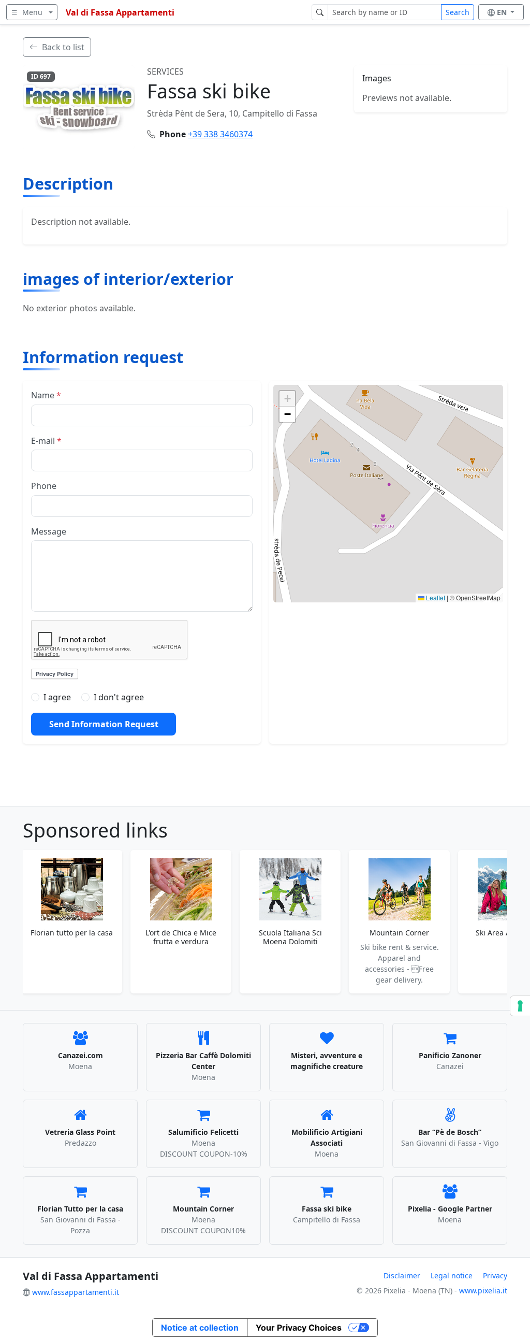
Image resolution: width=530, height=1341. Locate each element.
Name (46, 395)
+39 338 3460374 (220, 134)
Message (48, 531)
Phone (43, 486)
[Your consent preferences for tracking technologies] (520, 1006)
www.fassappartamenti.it (75, 1292)
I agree (57, 697)
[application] (388, 493)
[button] (388, 483)
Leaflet (434, 597)
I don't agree (119, 697)
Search (457, 12)
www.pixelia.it (483, 1290)
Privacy (495, 1275)
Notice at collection (200, 1327)
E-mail (46, 440)
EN (503, 12)
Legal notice (452, 1275)
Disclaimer (402, 1275)
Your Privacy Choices (299, 1327)
